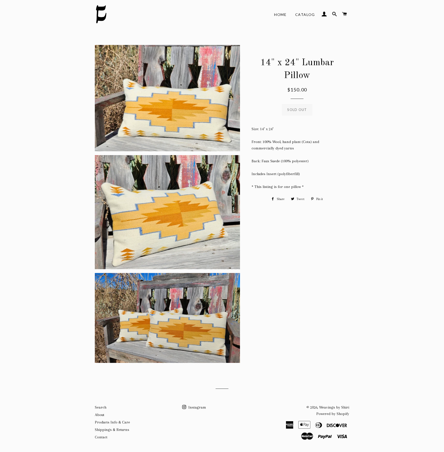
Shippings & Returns (112, 429)
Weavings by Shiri (334, 407)
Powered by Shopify (332, 413)
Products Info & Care (112, 422)
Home (280, 14)
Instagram (196, 407)
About (99, 414)
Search (100, 407)
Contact (101, 437)
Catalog (305, 14)
